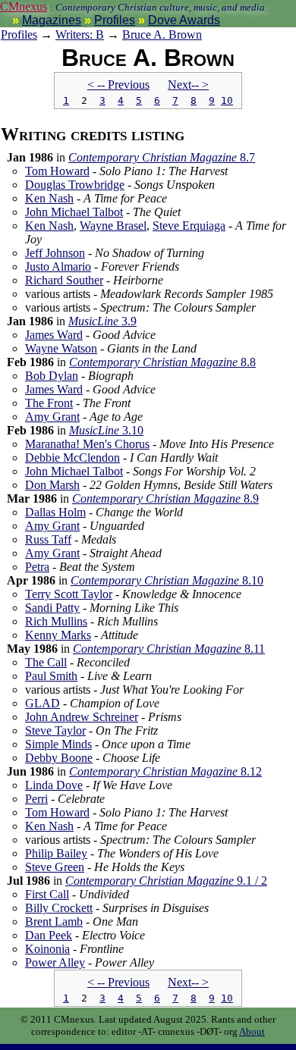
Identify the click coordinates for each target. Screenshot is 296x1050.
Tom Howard (57, 171)
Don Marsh (52, 484)
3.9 (102, 321)
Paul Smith (51, 675)
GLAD (42, 703)
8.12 (165, 771)
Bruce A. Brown (162, 34)
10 (227, 100)
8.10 (167, 580)
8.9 (165, 498)
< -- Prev (118, 84)
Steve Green (54, 866)
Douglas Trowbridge (74, 184)
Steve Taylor (55, 730)
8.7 (161, 157)
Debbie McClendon (72, 457)
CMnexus (23, 6)
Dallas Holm (55, 512)
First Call (47, 894)
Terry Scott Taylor (68, 594)
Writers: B (79, 34)
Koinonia (47, 948)
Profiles (114, 20)
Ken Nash (49, 198)
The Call (46, 662)
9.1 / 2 (166, 880)
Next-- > (188, 84)
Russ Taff (48, 539)
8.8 (162, 362)
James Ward (54, 334)
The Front (49, 402)
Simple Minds (58, 744)
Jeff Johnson (55, 252)
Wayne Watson (61, 348)
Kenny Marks (58, 634)
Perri (36, 798)
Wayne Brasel (113, 225)
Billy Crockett (59, 907)
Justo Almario (58, 266)
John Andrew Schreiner (81, 716)
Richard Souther (64, 280)
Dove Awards (184, 20)
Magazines (51, 20)
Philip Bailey (56, 853)
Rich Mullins (56, 621)
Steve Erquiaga (189, 225)
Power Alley (55, 962)
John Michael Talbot (74, 211)
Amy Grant (52, 416)
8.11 (169, 648)
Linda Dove (54, 785)
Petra (37, 566)
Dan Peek (48, 935)
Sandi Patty (52, 607)
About (252, 1031)
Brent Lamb (54, 921)
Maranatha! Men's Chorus (87, 443)
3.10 (106, 430)
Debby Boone (59, 757)
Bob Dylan (51, 375)
